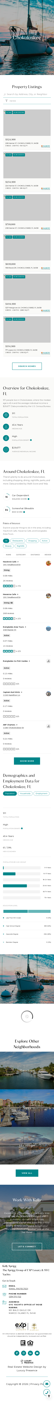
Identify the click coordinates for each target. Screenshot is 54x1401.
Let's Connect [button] (27, 1246)
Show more (27, 761)
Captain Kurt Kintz (11, 692)
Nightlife (21, 546)
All (7, 541)
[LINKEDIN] (30, 1353)
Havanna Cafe (9, 594)
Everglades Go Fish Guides (15, 661)
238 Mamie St (9, 630)
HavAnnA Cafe (9, 562)
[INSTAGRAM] (23, 1353)
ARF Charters (9, 725)
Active (46, 541)
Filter (12, 101)
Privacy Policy (39, 1384)
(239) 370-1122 (15, 1297)
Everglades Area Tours (13, 627)
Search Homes (27, 366)
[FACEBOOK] (16, 1353)
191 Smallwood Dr (12, 565)
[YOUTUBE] (37, 1353)
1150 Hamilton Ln (11, 695)
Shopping (33, 541)
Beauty (9, 546)
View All (27, 1173)
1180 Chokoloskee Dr (13, 728)
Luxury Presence (27, 1370)
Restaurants (18, 541)
